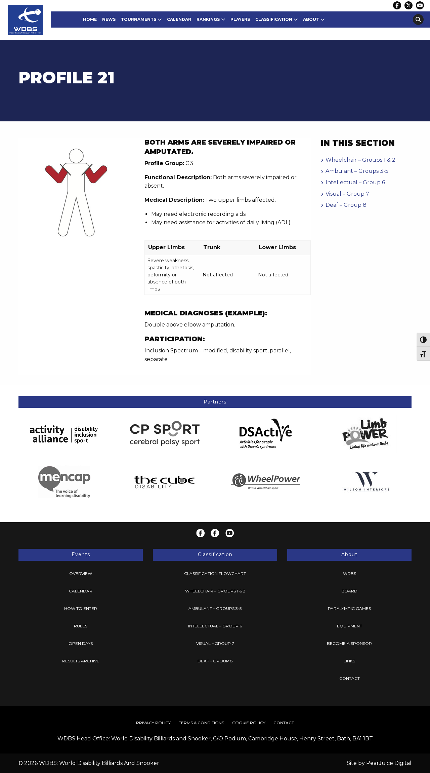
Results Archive (80, 660)
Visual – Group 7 (347, 194)
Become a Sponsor (349, 643)
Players (240, 19)
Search (418, 19)
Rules (80, 625)
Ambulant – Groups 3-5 (357, 171)
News (109, 19)
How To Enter (80, 608)
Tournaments (138, 19)
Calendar (179, 19)
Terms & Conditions (201, 722)
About (311, 19)
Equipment (349, 625)
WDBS (349, 573)
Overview (80, 573)
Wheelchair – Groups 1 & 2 (360, 160)
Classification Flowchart (215, 573)
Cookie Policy (248, 722)
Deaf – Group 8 (346, 205)
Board (349, 590)
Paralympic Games (349, 608)
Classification (273, 19)
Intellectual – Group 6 (355, 182)
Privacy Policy (153, 722)
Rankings (208, 19)
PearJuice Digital (389, 763)
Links (349, 660)
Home (90, 19)
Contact (349, 678)
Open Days (81, 643)
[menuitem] (89, 19)
